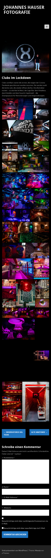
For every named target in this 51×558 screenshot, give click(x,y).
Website (7, 508)
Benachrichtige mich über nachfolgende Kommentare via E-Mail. (25, 522)
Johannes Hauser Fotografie (24, 10)
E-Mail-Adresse (11, 497)
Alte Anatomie (39, 432)
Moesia (38, 550)
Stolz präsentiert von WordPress (14, 550)
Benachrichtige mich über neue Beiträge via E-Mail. (24, 528)
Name (6, 487)
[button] (10, 103)
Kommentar (9, 458)
